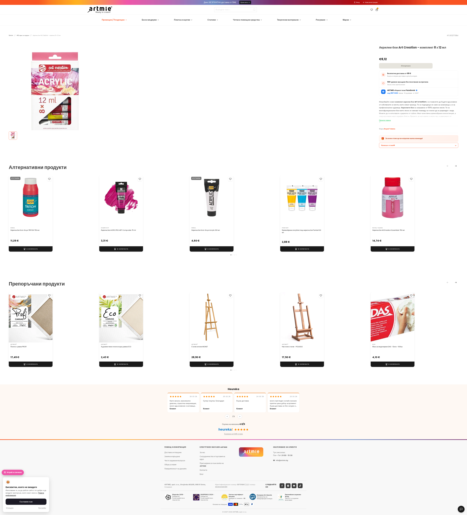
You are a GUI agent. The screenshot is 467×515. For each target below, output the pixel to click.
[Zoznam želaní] (371, 9)
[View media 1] (13, 135)
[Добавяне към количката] (31, 249)
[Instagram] (288, 485)
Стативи (211, 19)
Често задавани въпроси (174, 460)
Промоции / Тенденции (113, 19)
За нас (202, 452)
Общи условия (170, 464)
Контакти (203, 470)
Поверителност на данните (175, 469)
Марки (346, 19)
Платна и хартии (182, 19)
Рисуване (320, 19)
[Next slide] (456, 166)
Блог (201, 474)
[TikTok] (300, 485)
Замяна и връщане (172, 456)
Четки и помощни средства (246, 19)
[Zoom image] (55, 92)
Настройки (42, 508)
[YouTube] (294, 485)
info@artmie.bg (282, 460)
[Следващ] (240, 416)
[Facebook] (282, 485)
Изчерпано (406, 66)
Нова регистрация (371, 2)
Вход (358, 2)
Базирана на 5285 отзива (233, 434)
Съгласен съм (26, 501)
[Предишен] (227, 416)
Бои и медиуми (149, 19)
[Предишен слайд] (13, 200)
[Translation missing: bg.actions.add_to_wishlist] (49, 179)
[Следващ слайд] (48, 200)
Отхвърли (9, 508)
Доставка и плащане (172, 452)
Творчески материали (288, 19)
